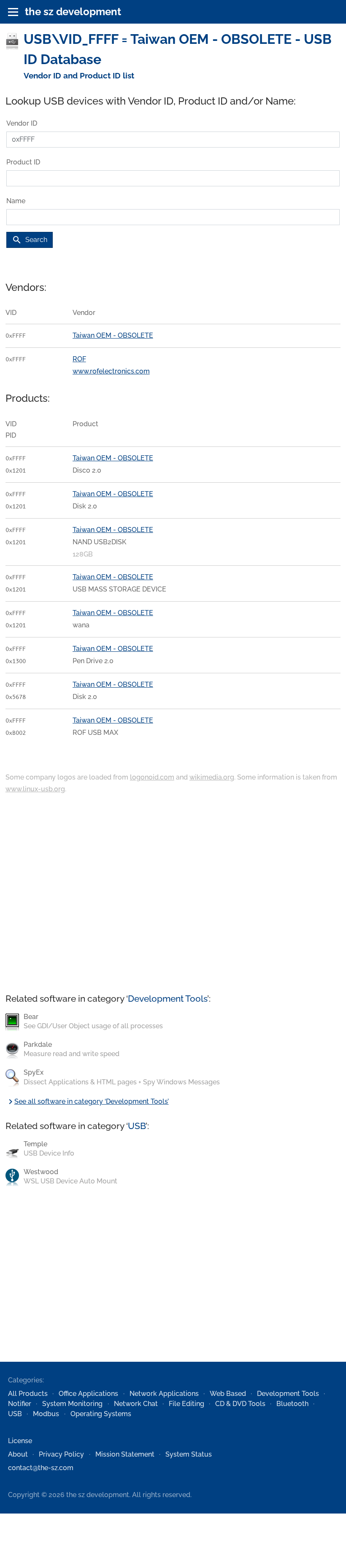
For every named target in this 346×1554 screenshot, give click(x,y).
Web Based (228, 1394)
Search (29, 240)
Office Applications (88, 1394)
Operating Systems (100, 1414)
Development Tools (167, 998)
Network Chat (136, 1404)
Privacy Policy (61, 1454)
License (20, 1441)
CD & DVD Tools (240, 1404)
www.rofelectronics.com (111, 371)
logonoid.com (152, 777)
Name (15, 201)
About (18, 1454)
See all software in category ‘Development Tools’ (87, 1101)
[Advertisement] (173, 894)
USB (137, 1126)
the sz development (73, 11)
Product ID (23, 162)
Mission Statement (124, 1454)
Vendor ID (21, 123)
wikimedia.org (211, 777)
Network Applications (164, 1394)
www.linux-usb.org (35, 789)
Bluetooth (292, 1404)
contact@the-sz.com (40, 1468)
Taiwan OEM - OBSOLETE (113, 335)
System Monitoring (72, 1404)
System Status (188, 1454)
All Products (28, 1394)
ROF (79, 359)
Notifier (19, 1404)
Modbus (46, 1414)
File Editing (186, 1404)
